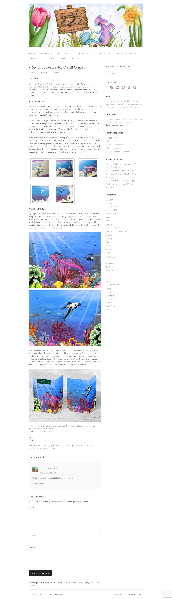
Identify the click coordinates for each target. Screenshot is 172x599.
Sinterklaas (110, 299)
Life (107, 260)
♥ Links (62, 58)
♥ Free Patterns (87, 53)
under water (33, 448)
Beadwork (109, 203)
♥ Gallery (49, 58)
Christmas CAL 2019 (114, 228)
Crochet (109, 242)
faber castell (94, 445)
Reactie (32, 507)
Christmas (109, 224)
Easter (108, 253)
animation (109, 199)
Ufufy (108, 309)
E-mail (32, 547)
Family (116, 594)
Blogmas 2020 (111, 210)
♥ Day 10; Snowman (113, 148)
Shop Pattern (111, 295)
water (40, 448)
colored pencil (71, 445)
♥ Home (32, 53)
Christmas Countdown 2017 (117, 231)
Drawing (46, 445)
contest (80, 445)
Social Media (110, 302)
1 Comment (55, 73)
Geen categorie (111, 256)
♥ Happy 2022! (111, 137)
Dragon (86, 445)
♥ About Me (46, 53)
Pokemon (109, 281)
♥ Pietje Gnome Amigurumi (125, 170)
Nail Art (108, 267)
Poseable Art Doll (112, 285)
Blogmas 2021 (111, 213)
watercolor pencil (49, 448)
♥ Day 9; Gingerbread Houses (117, 151)
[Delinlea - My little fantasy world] (86, 45)
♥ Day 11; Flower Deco (114, 144)
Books (108, 217)
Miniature (109, 263)
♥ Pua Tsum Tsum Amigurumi (126, 180)
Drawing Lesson (112, 249)
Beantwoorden (38, 483)
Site (30, 559)
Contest (39, 445)
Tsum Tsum (110, 306)
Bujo (107, 220)
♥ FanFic (35, 58)
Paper (108, 274)
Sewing (108, 292)
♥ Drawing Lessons (126, 53)
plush (108, 277)
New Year (109, 270)
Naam (32, 535)
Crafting (109, 238)
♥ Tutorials (106, 53)
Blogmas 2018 (111, 206)
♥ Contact (77, 58)
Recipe (108, 288)
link (80, 84)
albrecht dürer (60, 445)
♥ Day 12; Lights (112, 141)
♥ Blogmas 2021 (66, 53)
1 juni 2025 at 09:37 (48, 472)
